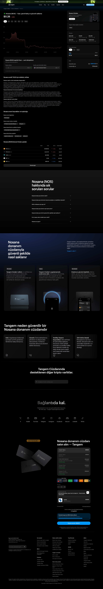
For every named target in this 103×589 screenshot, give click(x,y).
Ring (45, 4)
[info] (75, 37)
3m (15, 21)
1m (12, 21)
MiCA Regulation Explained (41, 553)
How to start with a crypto (43, 540)
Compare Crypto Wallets (42, 545)
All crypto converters (57, 558)
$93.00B (60, 158)
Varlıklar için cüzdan (57, 549)
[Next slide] (98, 346)
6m (19, 21)
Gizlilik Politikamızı (20, 549)
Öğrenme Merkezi (88, 555)
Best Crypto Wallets (41, 543)
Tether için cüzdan (56, 547)
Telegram (43, 421)
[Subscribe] (24, 546)
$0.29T (60, 152)
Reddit (28, 421)
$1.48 (48, 158)
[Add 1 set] (64, 486)
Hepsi (26, 21)
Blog (85, 551)
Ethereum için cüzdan (57, 541)
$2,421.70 (47, 151)
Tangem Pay (39, 559)
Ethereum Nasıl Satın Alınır (57, 566)
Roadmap (86, 556)
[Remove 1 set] (58, 486)
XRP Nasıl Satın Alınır (57, 572)
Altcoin (69, 551)
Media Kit (86, 558)
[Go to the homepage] (12, 4)
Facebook (59, 421)
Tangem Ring (40, 563)
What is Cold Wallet (41, 541)
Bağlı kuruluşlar (87, 547)
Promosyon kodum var (86, 506)
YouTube (35, 421)
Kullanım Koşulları (72, 540)
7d (8, 21)
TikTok (82, 421)
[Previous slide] (5, 346)
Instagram (51, 421)
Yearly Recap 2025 (88, 562)
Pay (48, 4)
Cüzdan (40, 4)
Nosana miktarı (8, 65)
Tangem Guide (87, 560)
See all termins (71, 554)
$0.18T (60, 155)
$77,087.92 (46, 148)
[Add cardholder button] (87, 492)
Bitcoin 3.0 (70, 549)
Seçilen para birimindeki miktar (39, 65)
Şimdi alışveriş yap (63, 1)
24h (5, 21)
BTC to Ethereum (56, 556)
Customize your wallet (89, 549)
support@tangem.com (13, 542)
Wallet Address (71, 552)
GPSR (69, 543)
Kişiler (85, 566)
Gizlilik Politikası (71, 541)
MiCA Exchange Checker (42, 551)
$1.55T (60, 148)
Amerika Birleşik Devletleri (77, 509)
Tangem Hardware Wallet (42, 565)
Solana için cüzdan (56, 543)
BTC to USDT (55, 554)
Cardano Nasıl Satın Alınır (58, 570)
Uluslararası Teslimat (88, 543)
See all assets (55, 576)
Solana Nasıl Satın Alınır (57, 568)
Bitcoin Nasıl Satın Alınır (57, 563)
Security (85, 541)
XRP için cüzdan (56, 545)
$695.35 (47, 161)
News (85, 553)
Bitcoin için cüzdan (56, 540)
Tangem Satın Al (90, 4)
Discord (67, 421)
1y (22, 21)
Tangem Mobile (40, 561)
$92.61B (60, 161)
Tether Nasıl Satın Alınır (57, 574)
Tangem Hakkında (88, 540)
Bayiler (85, 545)
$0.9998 (47, 155)
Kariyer (85, 564)
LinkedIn (75, 421)
